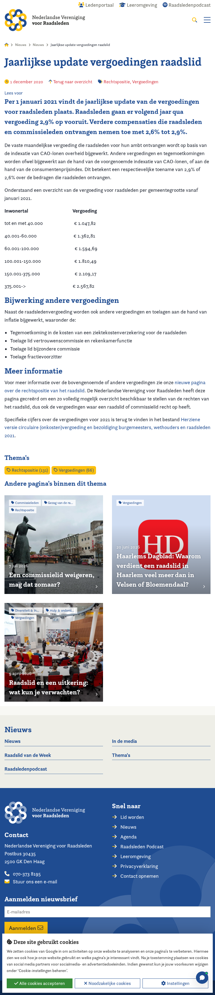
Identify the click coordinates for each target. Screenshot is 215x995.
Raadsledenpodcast (25, 769)
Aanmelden (23, 927)
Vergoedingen (145, 81)
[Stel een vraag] (202, 977)
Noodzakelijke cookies (109, 983)
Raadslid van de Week (27, 755)
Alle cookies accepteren (41, 983)
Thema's (121, 755)
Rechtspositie (117, 81)
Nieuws (20, 45)
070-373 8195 (26, 874)
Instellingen (178, 983)
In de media (124, 741)
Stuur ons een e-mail (34, 882)
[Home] (44, 20)
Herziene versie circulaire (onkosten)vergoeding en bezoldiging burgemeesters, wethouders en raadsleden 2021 (107, 427)
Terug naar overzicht (72, 81)
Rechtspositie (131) (29, 470)
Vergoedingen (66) (76, 470)
